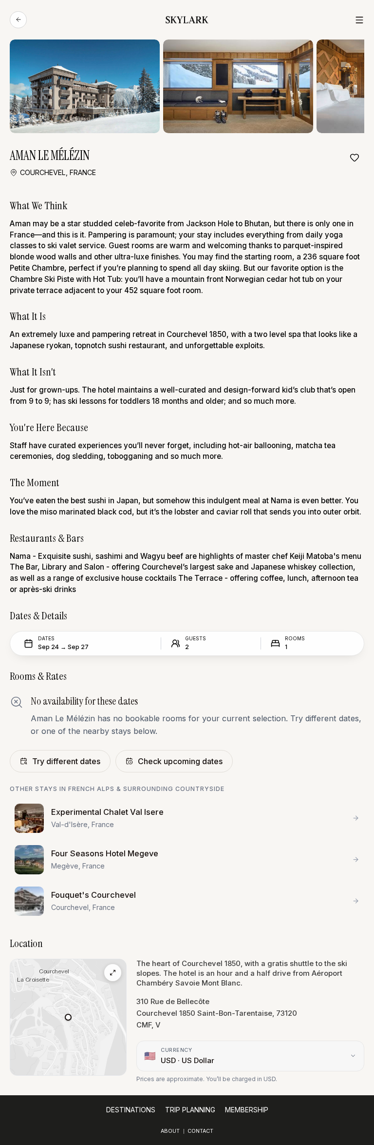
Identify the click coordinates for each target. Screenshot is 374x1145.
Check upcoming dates (180, 761)
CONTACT (200, 1131)
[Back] (18, 19)
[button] (68, 1017)
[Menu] (359, 20)
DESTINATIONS (130, 1110)
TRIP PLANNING (190, 1110)
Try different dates (66, 761)
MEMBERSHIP (246, 1110)
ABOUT (170, 1131)
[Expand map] (112, 972)
